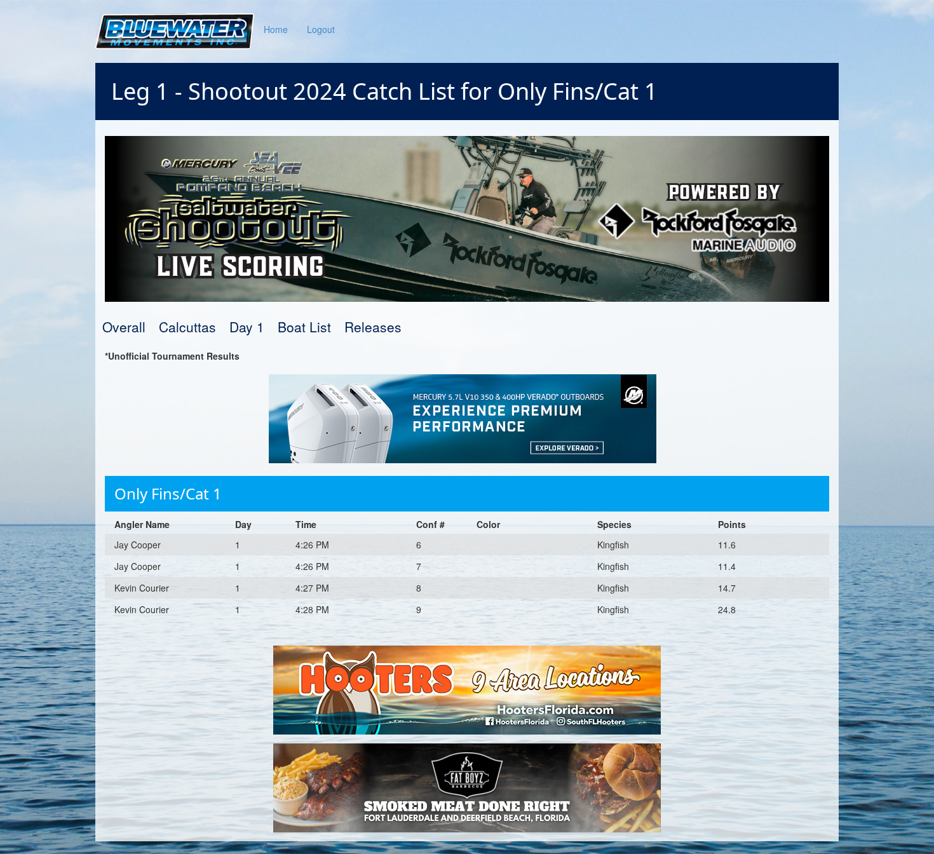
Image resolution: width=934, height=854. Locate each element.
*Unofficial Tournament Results (172, 355)
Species (614, 524)
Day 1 (246, 326)
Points (732, 524)
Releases (373, 326)
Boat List (304, 326)
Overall (124, 326)
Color (488, 524)
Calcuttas (187, 326)
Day (243, 524)
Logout (321, 29)
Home (276, 29)
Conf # (430, 524)
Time (305, 524)
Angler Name (142, 524)
